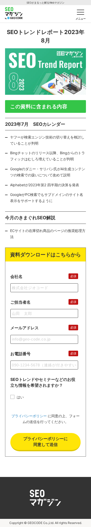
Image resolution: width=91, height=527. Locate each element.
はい (20, 397)
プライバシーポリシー (29, 416)
